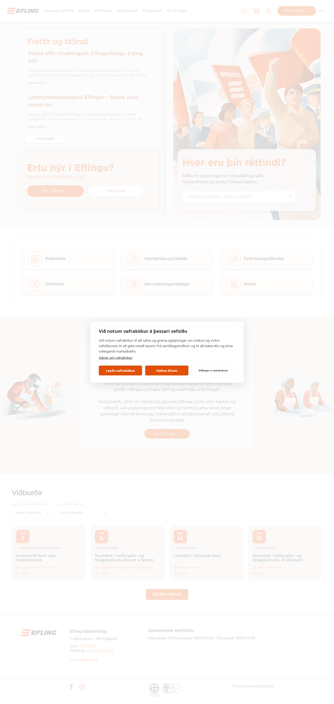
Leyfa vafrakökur (120, 370)
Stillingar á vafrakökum (213, 370)
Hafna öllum (166, 370)
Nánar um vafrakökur (115, 357)
